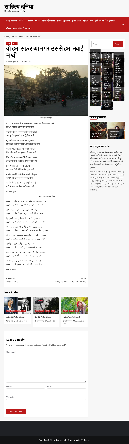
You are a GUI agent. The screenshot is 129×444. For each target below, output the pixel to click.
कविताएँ (30, 20)
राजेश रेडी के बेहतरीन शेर (15, 317)
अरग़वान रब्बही (40, 321)
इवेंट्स (8, 28)
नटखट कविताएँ (18, 28)
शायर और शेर (10, 311)
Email (50, 386)
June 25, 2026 (79, 321)
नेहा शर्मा (10, 321)
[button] (123, 24)
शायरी (21, 20)
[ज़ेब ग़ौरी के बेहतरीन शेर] (46, 305)
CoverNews (73, 440)
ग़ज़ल (8, 43)
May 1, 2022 (23, 62)
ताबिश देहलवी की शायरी (71, 317)
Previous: (12, 280)
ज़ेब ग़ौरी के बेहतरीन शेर (43, 317)
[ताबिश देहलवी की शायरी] (74, 305)
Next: (70, 280)
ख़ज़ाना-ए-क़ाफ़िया (63, 20)
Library (28, 28)
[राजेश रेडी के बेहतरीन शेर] (17, 305)
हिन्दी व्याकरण (88, 20)
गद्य (36, 20)
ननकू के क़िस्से (11, 20)
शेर (24, 311)
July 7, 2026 (19, 321)
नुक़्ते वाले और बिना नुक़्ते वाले (105, 20)
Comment (11, 352)
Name (9, 386)
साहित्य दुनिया (18, 7)
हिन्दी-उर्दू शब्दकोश (48, 20)
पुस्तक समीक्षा (76, 20)
